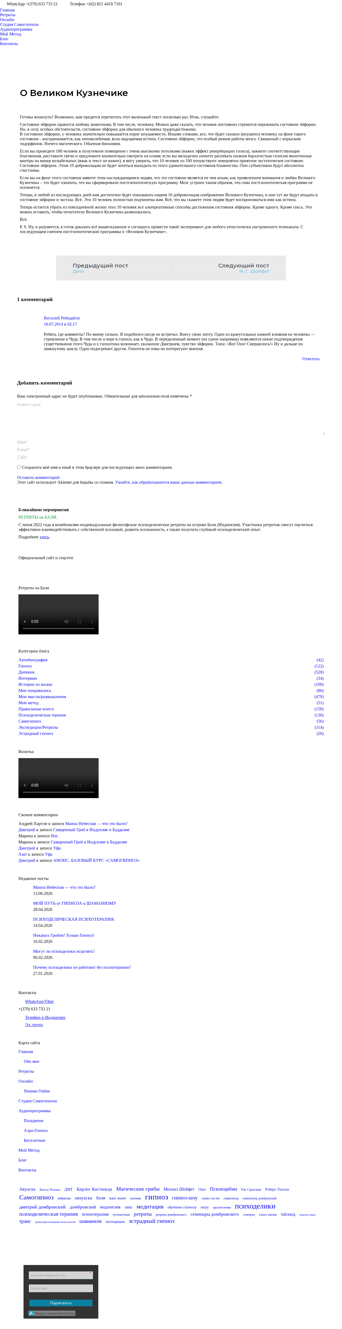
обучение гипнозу (182, 1207)
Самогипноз (36, 1197)
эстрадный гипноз (151, 1221)
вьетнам (135, 1198)
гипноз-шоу (185, 1197)
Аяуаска (27, 1189)
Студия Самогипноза (37, 1101)
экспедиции (115, 1222)
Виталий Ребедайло (62, 318)
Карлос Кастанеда (94, 1189)
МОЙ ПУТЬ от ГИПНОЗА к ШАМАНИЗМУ (74, 903)
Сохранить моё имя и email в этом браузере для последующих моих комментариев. (97, 467)
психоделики (255, 1206)
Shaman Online (37, 1091)
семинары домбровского (215, 1214)
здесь (44, 537)
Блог (22, 1160)
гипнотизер (231, 1198)
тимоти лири (307, 1214)
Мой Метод (29, 1150)
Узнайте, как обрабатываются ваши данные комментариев (168, 482)
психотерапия (95, 1214)
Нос (54, 836)
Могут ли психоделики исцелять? (64, 951)
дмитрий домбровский (42, 1207)
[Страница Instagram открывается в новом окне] (321, 4)
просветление (222, 1207)
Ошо (202, 1189)
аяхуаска (83, 1197)
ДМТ (68, 1189)
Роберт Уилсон (277, 1189)
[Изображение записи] (23, 890)
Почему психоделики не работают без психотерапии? (82, 967)
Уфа (57, 848)
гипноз (156, 1196)
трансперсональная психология (55, 1221)
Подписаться (60, 1303)
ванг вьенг (117, 1198)
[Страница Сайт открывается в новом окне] (338, 4)
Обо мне (31, 1061)
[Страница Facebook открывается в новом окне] (305, 4)
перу (205, 1207)
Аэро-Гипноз (36, 1130)
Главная (25, 1051)
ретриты (143, 1214)
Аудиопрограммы (34, 1110)
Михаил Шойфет (179, 1189)
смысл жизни (268, 1214)
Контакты (27, 1170)
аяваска (64, 1198)
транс (25, 1221)
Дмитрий (26, 829)
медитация (150, 1206)
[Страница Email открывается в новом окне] (165, 1286)
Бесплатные (34, 1140)
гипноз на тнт (211, 1198)
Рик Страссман (251, 1189)
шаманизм (90, 1221)
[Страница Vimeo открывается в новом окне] (330, 4)
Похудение (34, 1120)
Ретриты (26, 1071)
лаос (129, 1207)
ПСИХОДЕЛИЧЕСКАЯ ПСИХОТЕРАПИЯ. (74, 919)
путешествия (121, 1214)
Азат (22, 854)
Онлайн (25, 1081)
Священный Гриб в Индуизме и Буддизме (91, 829)
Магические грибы (138, 1189)
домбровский (83, 1207)
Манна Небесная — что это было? (96, 823)
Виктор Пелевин (50, 1189)
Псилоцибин (223, 1189)
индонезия (110, 1207)
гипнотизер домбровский (259, 1198)
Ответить (311, 359)
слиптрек (249, 1214)
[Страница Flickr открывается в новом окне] (141, 1286)
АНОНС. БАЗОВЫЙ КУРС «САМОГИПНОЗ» (96, 860)
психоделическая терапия (48, 1214)
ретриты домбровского (171, 1214)
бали (100, 1197)
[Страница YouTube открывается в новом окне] (313, 4)
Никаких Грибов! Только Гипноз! (63, 935)
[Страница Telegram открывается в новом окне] (181, 1286)
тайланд (288, 1214)
